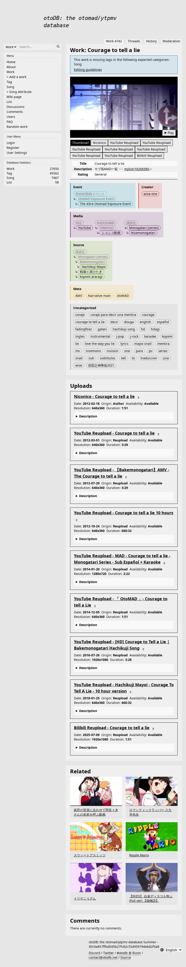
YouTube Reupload (124, 143)
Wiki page (14, 97)
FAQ (10, 121)
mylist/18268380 (136, 169)
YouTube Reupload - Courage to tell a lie (114, 433)
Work (10, 72)
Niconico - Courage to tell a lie (104, 396)
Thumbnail (80, 143)
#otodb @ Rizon (129, 953)
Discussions (15, 107)
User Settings (17, 152)
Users (11, 116)
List (9, 102)
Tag (9, 82)
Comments (15, 112)
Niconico (99, 143)
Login (11, 143)
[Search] (58, 46)
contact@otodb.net (103, 957)
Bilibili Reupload (149, 155)
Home (11, 62)
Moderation (171, 41)
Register (13, 147)
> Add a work (16, 77)
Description (88, 416)
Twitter (108, 953)
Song (10, 87)
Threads (134, 41)
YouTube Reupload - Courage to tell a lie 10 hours (123, 512)
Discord (94, 953)
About (11, 67)
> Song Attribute (19, 92)
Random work (17, 126)
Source (125, 957)
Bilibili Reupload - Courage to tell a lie (111, 727)
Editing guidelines (88, 69)
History (151, 41)
